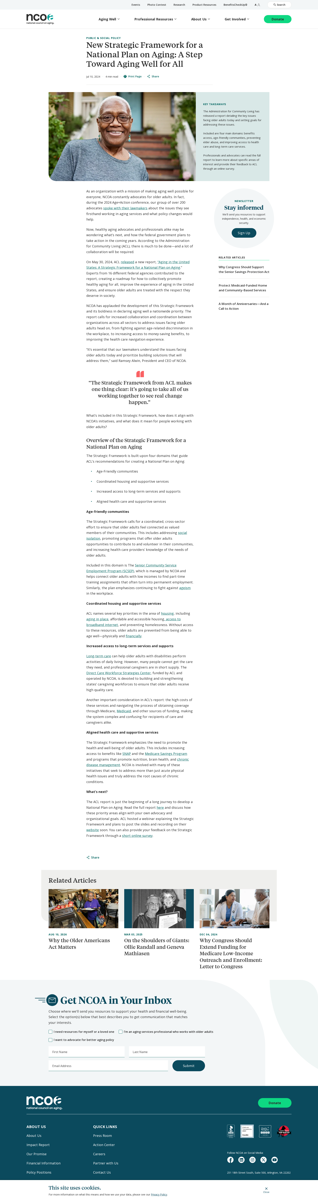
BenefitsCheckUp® (235, 4)
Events (136, 4)
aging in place (97, 619)
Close (266, 1191)
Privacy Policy (159, 1194)
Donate (277, 19)
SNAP (126, 753)
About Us (198, 19)
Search (281, 4)
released (127, 262)
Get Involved (235, 19)
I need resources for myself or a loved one (84, 1032)
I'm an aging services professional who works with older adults (168, 1032)
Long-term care (98, 656)
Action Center (104, 1145)
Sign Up (244, 233)
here (160, 807)
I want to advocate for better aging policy (84, 1040)
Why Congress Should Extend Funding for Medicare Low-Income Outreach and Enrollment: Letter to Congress (231, 953)
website (92, 830)
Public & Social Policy (103, 38)
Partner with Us (105, 1163)
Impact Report (38, 1145)
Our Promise (36, 1154)
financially (134, 636)
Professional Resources (153, 19)
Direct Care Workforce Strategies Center (118, 673)
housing (167, 613)
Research (179, 4)
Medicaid (124, 711)
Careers (99, 1154)
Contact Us (102, 1172)
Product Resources (204, 4)
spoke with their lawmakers (125, 208)
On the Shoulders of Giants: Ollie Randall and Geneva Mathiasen (156, 947)
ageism (185, 588)
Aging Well (107, 19)
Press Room (102, 1135)
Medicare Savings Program (166, 753)
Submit (189, 1066)
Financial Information (43, 1163)
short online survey (137, 835)
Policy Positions (38, 1172)
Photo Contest (156, 4)
